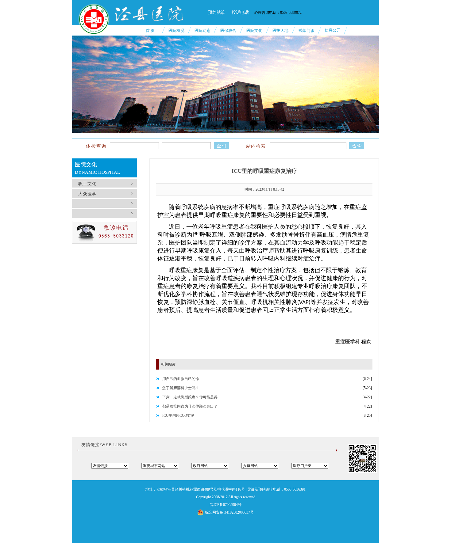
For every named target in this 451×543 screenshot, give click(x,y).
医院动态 (202, 30)
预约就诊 (216, 12)
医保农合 (228, 30)
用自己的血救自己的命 (180, 379)
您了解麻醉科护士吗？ (180, 388)
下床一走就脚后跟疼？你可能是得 (190, 397)
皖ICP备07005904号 (225, 505)
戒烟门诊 (306, 30)
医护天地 (280, 30)
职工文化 (87, 183)
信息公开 (333, 30)
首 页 (150, 30)
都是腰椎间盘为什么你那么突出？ (190, 406)
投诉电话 (240, 12)
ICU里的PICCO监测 (178, 415)
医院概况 (176, 30)
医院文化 (254, 30)
